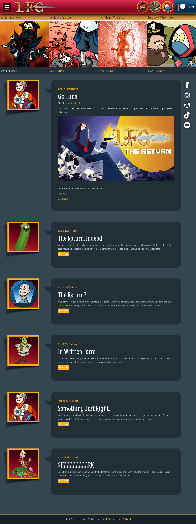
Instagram (187, 95)
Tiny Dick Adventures (167, 7)
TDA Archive (156, 70)
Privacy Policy (113, 519)
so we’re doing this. (73, 103)
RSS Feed (126, 519)
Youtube (187, 125)
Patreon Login (185, 7)
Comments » (64, 199)
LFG (35, 7)
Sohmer (74, 88)
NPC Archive (107, 70)
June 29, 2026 (64, 88)
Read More (63, 254)
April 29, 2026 (64, 400)
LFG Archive (58, 70)
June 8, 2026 (63, 287)
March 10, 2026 (64, 457)
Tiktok (187, 115)
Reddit (187, 105)
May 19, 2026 (63, 344)
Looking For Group (143, 7)
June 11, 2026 (63, 230)
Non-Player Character (155, 7)
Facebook (187, 85)
